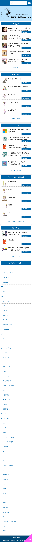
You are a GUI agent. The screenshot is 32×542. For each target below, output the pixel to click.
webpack (5, 507)
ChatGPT (5, 282)
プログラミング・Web (7, 437)
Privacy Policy (16, 537)
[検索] (25, 2)
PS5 (4, 343)
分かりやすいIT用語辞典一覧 (16, 221)
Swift (4, 498)
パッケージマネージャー (9, 521)
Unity (4, 503)
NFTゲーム (6, 301)
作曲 (4, 291)
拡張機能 (6, 395)
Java (4, 470)
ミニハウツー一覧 (16, 170)
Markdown (5, 479)
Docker (5, 456)
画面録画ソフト (7, 409)
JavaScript (6, 474)
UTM (5, 404)
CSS (4, 451)
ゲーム (3, 334)
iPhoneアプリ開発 (8, 465)
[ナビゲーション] (29, 2)
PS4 (4, 338)
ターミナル (6, 517)
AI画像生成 (6, 277)
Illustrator (5, 320)
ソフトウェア (5, 362)
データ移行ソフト (8, 381)
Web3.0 (3, 296)
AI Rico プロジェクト (9, 273)
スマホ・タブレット (6, 348)
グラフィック (5, 306)
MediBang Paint (7, 324)
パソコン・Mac (5, 418)
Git (3, 461)
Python (5, 489)
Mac (4, 423)
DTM (2, 287)
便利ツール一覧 (16, 256)
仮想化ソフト (6, 399)
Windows (5, 428)
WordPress (6, 512)
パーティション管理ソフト (10, 385)
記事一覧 (16, 68)
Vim (5, 371)
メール (4, 432)
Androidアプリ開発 (8, 442)
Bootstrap (5, 446)
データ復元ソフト (8, 376)
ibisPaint (5, 315)
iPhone (5, 353)
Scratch (5, 493)
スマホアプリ (6, 357)
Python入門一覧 (16, 118)
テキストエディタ (8, 367)
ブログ (4, 526)
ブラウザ (5, 390)
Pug (4, 484)
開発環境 (5, 531)
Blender (5, 310)
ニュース (3, 414)
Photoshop (6, 329)
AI (1, 268)
